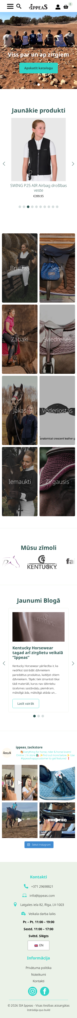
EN (40, 945)
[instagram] (32, 991)
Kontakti (38, 981)
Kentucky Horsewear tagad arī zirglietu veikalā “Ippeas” (37, 653)
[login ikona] (57, 7)
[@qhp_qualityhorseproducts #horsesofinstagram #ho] (20, 782)
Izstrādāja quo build (38, 1010)
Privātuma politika (39, 968)
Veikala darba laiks (42, 914)
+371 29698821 (42, 886)
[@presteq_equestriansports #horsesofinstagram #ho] (57, 820)
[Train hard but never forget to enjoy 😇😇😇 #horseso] (20, 820)
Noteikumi (38, 974)
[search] (18, 6)
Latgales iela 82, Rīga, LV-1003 (42, 904)
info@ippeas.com (42, 895)
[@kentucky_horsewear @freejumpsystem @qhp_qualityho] (57, 782)
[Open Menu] (10, 6)
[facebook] (44, 991)
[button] (4, 44)
